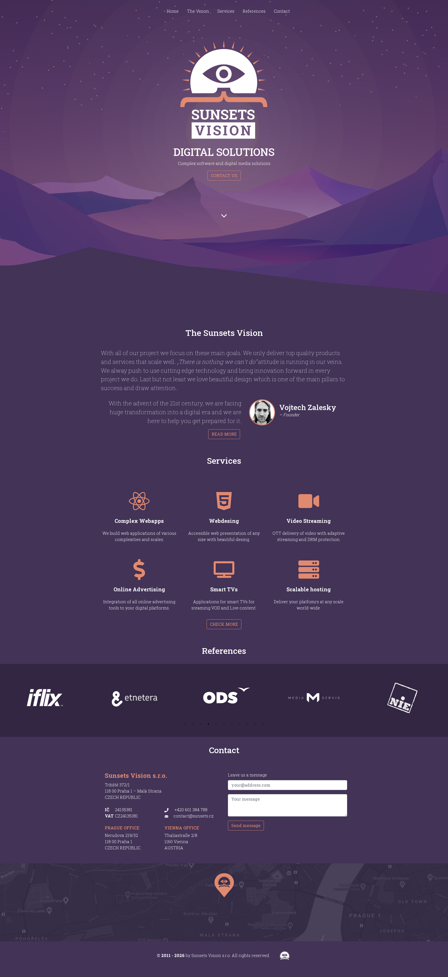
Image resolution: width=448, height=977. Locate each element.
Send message (246, 825)
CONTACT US (224, 175)
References (254, 11)
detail (183, 500)
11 (262, 724)
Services (225, 11)
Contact (282, 11)
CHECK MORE (224, 624)
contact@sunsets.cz (193, 816)
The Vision (198, 11)
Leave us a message (247, 775)
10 (255, 724)
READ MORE (224, 434)
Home (173, 11)
